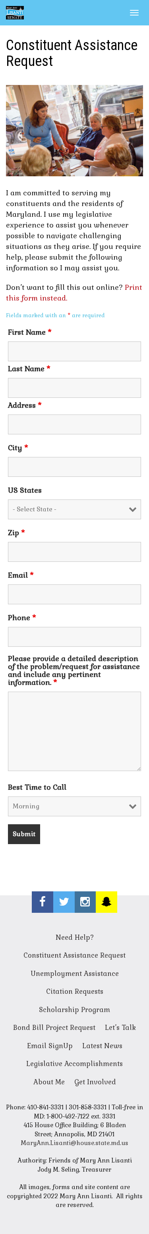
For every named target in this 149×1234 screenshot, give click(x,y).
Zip (16, 533)
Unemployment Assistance (75, 973)
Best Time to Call (37, 787)
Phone (22, 618)
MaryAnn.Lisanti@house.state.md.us (74, 1143)
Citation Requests (74, 991)
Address (25, 405)
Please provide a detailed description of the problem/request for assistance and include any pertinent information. (74, 670)
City (18, 448)
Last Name (29, 369)
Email (21, 575)
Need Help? (75, 937)
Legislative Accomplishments (74, 1063)
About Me (49, 1082)
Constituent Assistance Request (74, 955)
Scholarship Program (74, 1009)
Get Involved (95, 1082)
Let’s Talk (120, 1027)
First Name (30, 332)
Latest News (102, 1045)
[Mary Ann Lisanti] (15, 12)
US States (25, 490)
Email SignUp (50, 1045)
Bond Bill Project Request (54, 1027)
